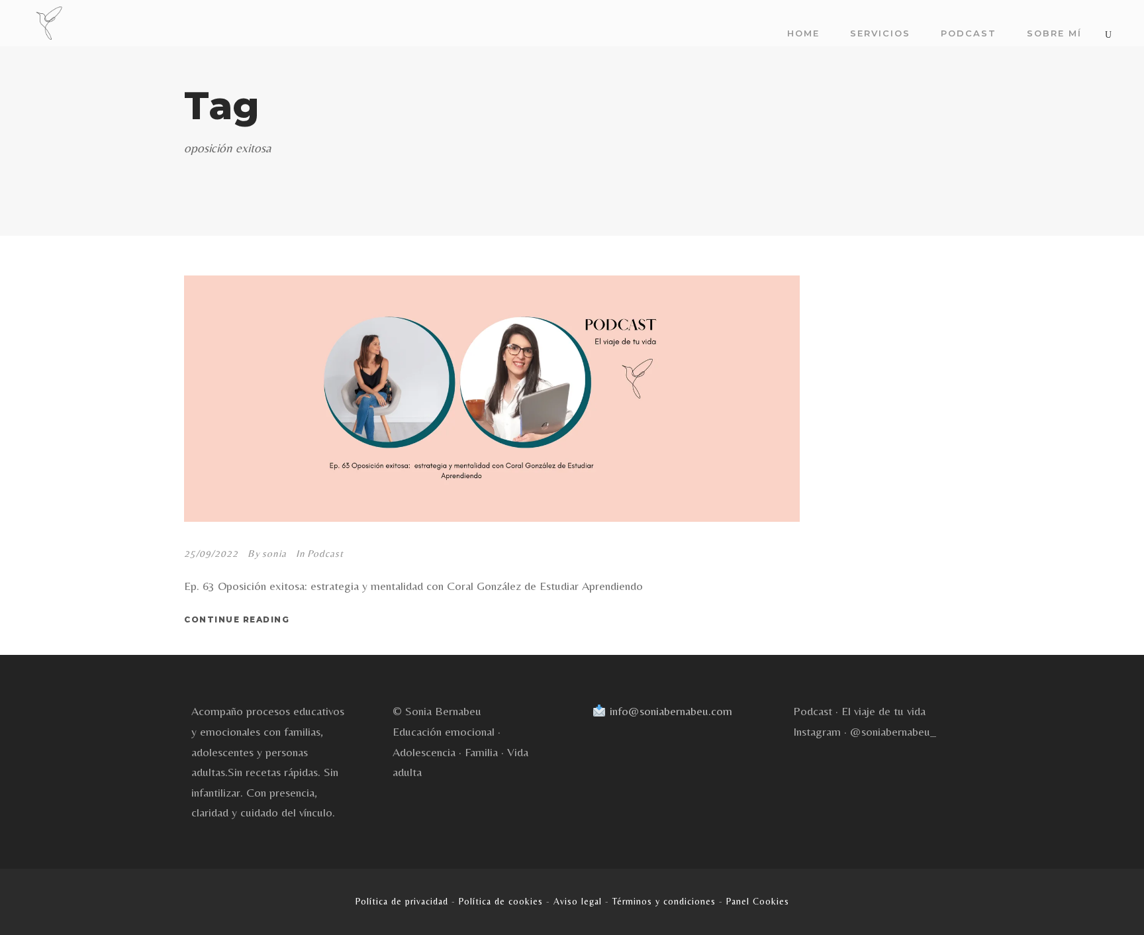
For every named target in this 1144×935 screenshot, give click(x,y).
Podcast (968, 33)
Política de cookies (501, 901)
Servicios (880, 33)
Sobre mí (1054, 33)
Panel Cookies (757, 901)
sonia (274, 553)
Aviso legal (577, 901)
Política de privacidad (402, 901)
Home (803, 33)
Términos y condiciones (664, 901)
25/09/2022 (211, 553)
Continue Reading (236, 619)
